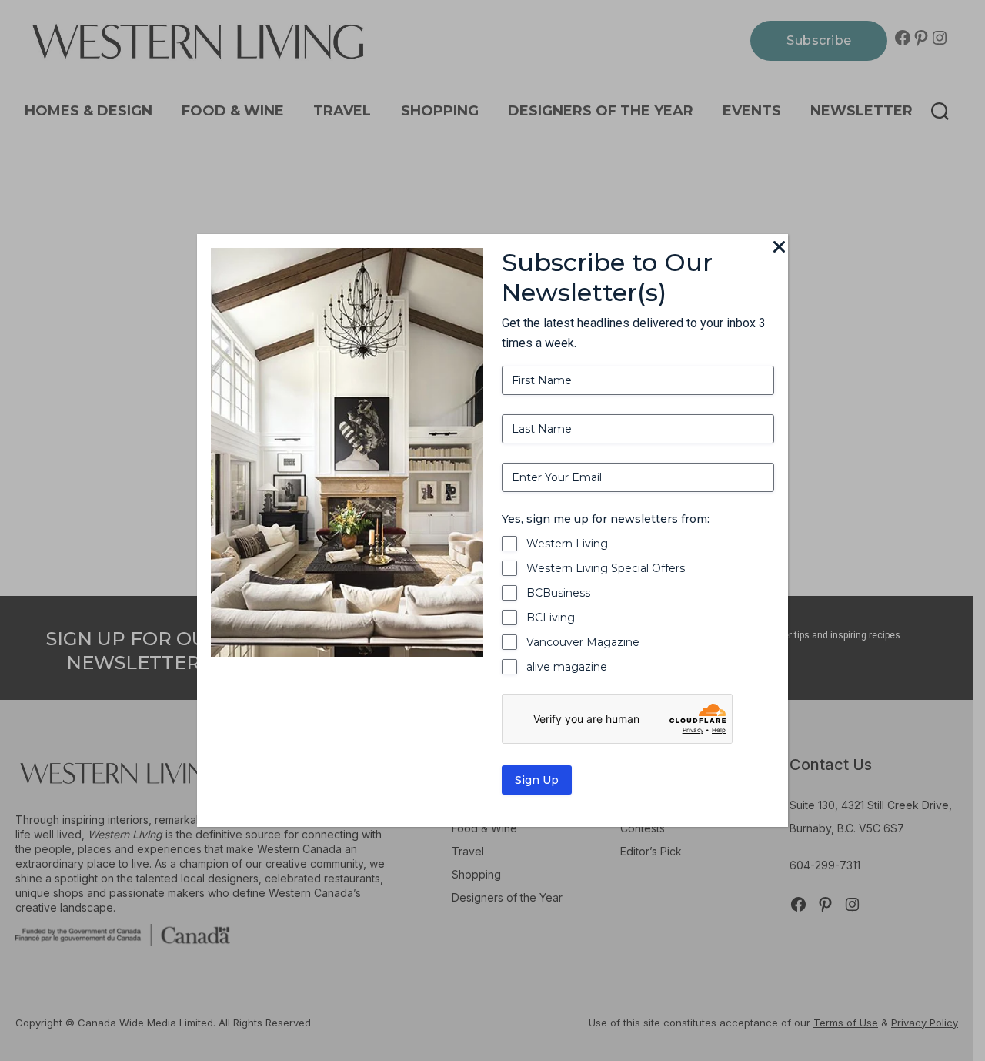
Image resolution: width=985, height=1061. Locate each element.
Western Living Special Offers (605, 568)
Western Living (567, 544)
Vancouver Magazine (582, 642)
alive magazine (566, 667)
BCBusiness (558, 593)
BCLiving (550, 617)
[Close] (779, 248)
